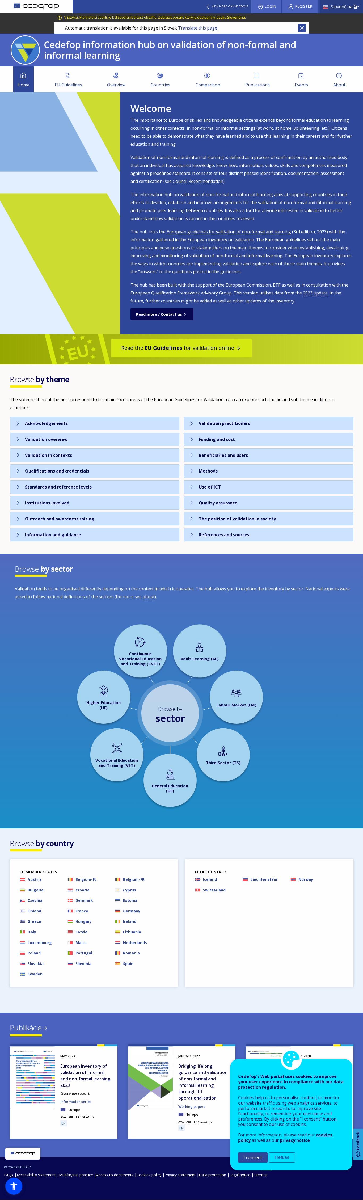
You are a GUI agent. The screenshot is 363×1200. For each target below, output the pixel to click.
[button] (13, 1186)
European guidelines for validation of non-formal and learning (229, 232)
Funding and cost (217, 439)
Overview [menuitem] (116, 85)
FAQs (8, 1174)
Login (270, 6)
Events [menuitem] (301, 85)
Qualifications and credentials (57, 471)
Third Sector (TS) (223, 762)
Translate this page (197, 28)
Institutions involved (47, 503)
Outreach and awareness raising (59, 519)
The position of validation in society (237, 519)
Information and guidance (53, 535)
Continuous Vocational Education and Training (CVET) (140, 659)
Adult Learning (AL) (199, 659)
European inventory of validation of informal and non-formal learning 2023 (85, 1075)
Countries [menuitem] (160, 85)
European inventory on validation (220, 240)
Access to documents (114, 1174)
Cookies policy (149, 1174)
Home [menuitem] (23, 85)
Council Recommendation (198, 181)
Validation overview (46, 439)
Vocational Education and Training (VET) (116, 762)
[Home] (36, 6)
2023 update (315, 293)
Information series (75, 1101)
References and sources (224, 535)
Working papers (191, 1106)
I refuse (282, 1157)
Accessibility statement (36, 1174)
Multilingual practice (76, 1174)
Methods (208, 471)
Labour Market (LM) (236, 705)
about (149, 597)
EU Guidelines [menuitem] (68, 85)
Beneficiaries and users (223, 455)
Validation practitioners (224, 423)
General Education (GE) (170, 788)
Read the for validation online (177, 347)
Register (303, 6)
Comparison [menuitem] (208, 85)
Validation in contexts (48, 455)
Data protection (212, 1174)
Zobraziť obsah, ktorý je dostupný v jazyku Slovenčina (201, 17)
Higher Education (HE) (103, 705)
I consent (253, 1157)
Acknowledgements (46, 423)
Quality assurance (218, 503)
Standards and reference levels (58, 487)
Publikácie (25, 1027)
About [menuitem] (339, 85)
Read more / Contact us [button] (159, 314)
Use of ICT (210, 487)
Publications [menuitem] (257, 85)
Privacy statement (180, 1174)
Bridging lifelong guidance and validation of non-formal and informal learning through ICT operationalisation (202, 1082)
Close (302, 28)
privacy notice (295, 1140)
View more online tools (230, 6)
